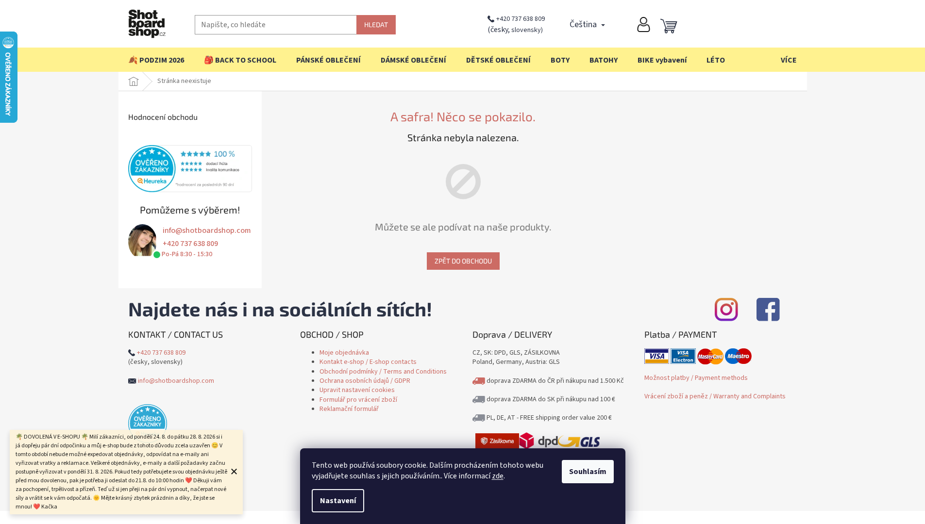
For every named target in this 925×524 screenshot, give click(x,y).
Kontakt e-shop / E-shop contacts (368, 362)
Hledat (376, 24)
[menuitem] (156, 60)
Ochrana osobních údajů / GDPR (365, 381)
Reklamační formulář (349, 409)
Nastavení (338, 500)
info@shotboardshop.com (207, 230)
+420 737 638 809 (520, 19)
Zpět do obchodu (463, 261)
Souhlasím (587, 471)
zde (498, 476)
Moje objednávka (344, 353)
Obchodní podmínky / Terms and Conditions (383, 372)
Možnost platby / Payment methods (696, 378)
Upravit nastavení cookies (357, 390)
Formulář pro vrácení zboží (358, 400)
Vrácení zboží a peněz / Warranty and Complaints (715, 396)
